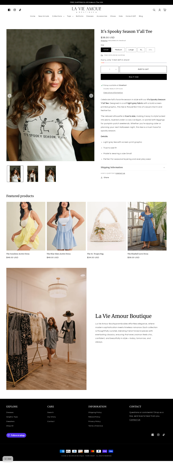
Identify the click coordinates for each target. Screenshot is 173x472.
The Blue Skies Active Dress (59, 254)
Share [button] (106, 177)
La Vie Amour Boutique (75, 456)
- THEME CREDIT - (90, 456)
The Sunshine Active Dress (18, 254)
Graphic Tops (12, 417)
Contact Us (120, 173)
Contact (50, 421)
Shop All (9, 426)
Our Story (51, 417)
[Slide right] (91, 96)
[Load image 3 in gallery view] (50, 174)
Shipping (104, 40)
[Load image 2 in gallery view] (33, 174)
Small (106, 50)
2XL (150, 50)
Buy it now (134, 77)
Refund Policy (94, 417)
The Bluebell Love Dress (138, 254)
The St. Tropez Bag (95, 254)
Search (50, 412)
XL (141, 50)
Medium (118, 50)
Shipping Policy (95, 412)
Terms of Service (95, 426)
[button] (58, 16)
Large (131, 50)
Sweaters (10, 421)
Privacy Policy (94, 421)
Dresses (9, 412)
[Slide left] (10, 96)
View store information (113, 93)
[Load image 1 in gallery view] (15, 174)
